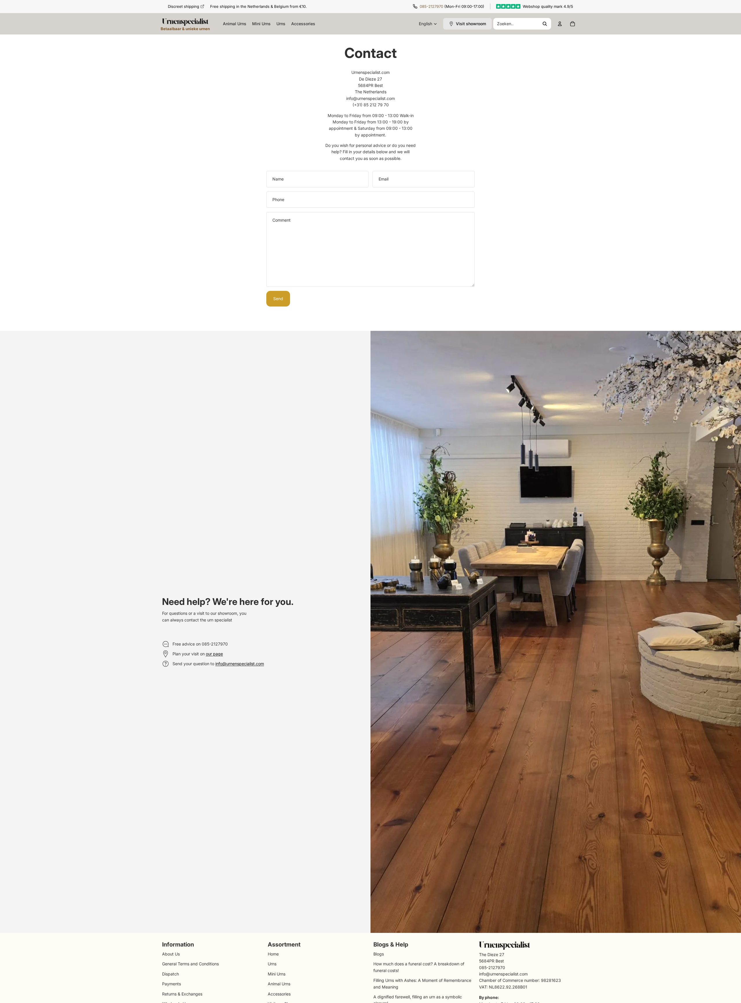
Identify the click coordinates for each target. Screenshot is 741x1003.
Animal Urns (279, 983)
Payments (171, 983)
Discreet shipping (183, 6)
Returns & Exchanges (182, 993)
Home (273, 953)
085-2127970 (431, 6)
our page (214, 653)
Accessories (279, 993)
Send (278, 298)
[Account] (559, 23)
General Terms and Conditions (190, 963)
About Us (171, 953)
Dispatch (170, 973)
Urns (272, 963)
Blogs (378, 953)
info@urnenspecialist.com (239, 663)
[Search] (522, 24)
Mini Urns (276, 973)
